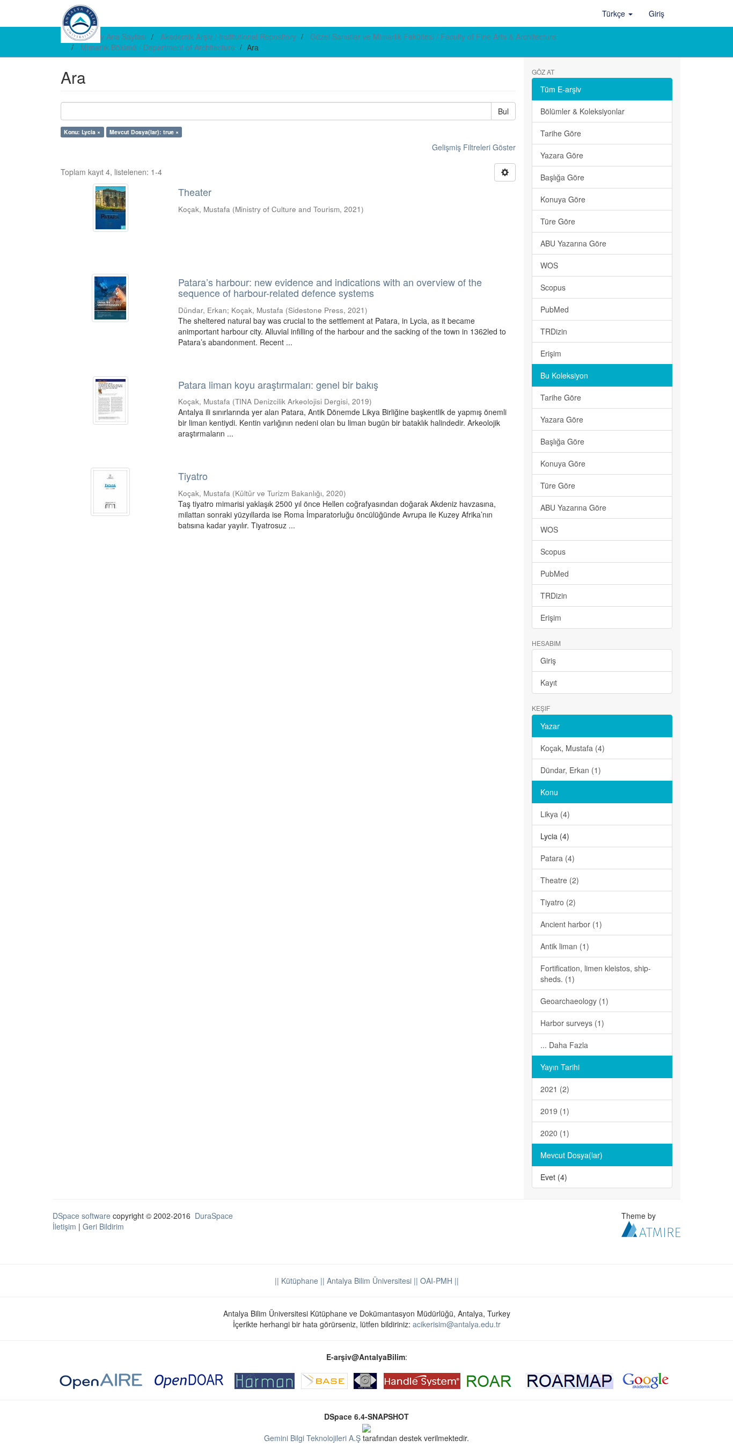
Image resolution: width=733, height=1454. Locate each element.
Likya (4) (555, 814)
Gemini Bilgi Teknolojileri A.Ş (312, 1438)
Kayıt (548, 682)
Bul (503, 111)
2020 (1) (554, 1133)
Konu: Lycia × (82, 132)
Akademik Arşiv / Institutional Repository (228, 36)
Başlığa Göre (562, 177)
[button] (617, 13)
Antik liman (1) (564, 946)
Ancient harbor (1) (571, 924)
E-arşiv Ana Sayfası (113, 36)
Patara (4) (557, 858)
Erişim (550, 353)
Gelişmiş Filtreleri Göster (474, 147)
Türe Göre (557, 221)
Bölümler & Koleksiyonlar (582, 111)
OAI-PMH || (438, 1280)
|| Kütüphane (296, 1280)
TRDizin (553, 331)
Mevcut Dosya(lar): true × (144, 132)
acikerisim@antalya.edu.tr (457, 1324)
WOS (549, 265)
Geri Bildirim (103, 1226)
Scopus (553, 287)
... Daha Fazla (564, 1044)
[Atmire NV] (650, 1227)
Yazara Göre (561, 155)
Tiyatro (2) (558, 902)
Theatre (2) (559, 880)
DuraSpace (214, 1215)
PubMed (554, 309)
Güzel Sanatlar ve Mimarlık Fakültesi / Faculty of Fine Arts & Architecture (433, 36)
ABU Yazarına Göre (573, 243)
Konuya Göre (562, 199)
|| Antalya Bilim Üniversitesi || (368, 1280)
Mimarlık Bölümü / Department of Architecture (157, 47)
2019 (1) (554, 1111)
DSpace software (82, 1215)
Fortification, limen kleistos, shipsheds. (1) (595, 973)
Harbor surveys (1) (572, 1022)
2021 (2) (554, 1089)
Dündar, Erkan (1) (570, 770)
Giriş (548, 660)
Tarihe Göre (560, 133)
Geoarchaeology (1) (574, 1000)
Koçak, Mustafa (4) (572, 748)
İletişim (64, 1226)
